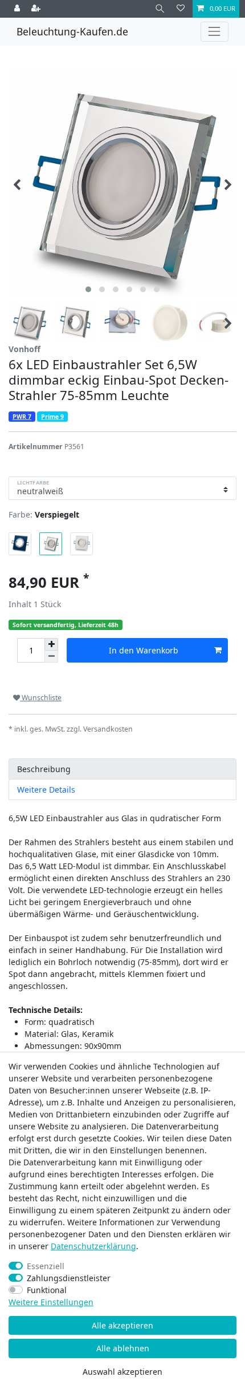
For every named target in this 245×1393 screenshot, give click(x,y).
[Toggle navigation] (214, 32)
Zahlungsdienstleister (69, 1278)
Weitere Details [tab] (46, 789)
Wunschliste (41, 697)
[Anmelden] (18, 9)
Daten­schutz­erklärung (93, 1246)
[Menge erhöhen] (51, 644)
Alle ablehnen (122, 1348)
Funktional (47, 1290)
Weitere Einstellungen (51, 1302)
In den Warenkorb (143, 650)
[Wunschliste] (181, 9)
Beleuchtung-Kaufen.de (72, 31)
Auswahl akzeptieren (122, 1371)
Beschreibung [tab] (44, 769)
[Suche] (160, 9)
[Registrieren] (37, 9)
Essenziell (45, 1266)
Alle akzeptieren (122, 1325)
